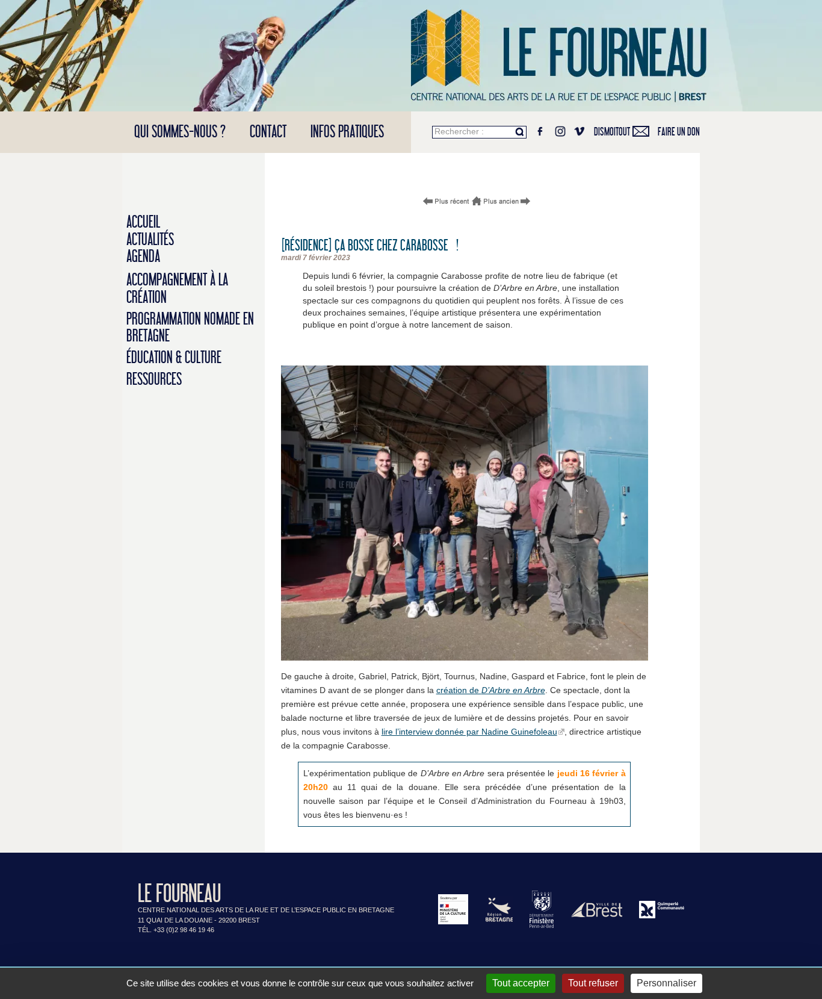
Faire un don (679, 132)
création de (490, 690)
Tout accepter (520, 983)
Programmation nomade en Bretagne (190, 328)
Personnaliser (666, 983)
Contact (268, 132)
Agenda (143, 257)
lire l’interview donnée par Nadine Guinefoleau (469, 731)
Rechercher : (459, 131)
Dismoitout (612, 132)
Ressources (154, 379)
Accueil (143, 222)
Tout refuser (593, 983)
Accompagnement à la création (177, 289)
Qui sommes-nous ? (180, 132)
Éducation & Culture (173, 358)
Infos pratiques (347, 132)
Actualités (150, 240)
